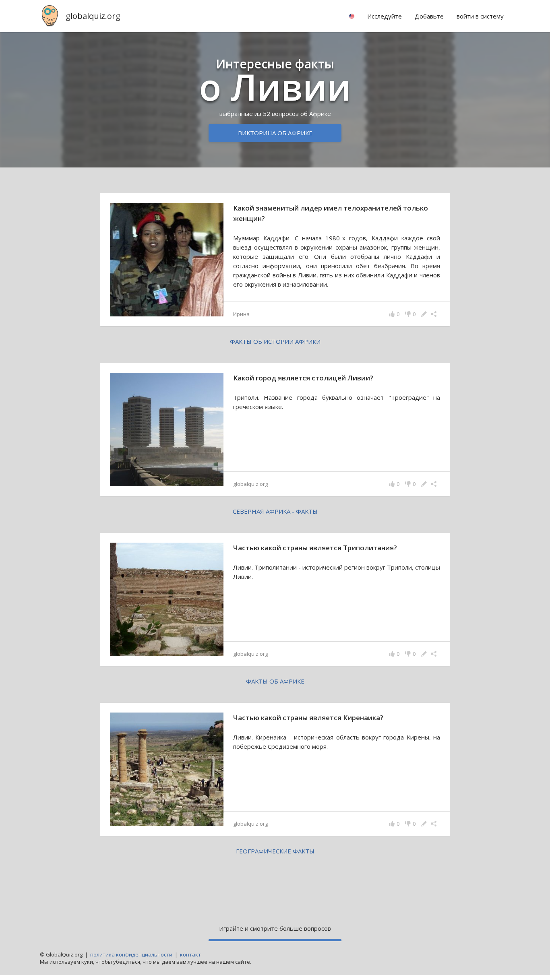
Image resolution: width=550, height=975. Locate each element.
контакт (190, 954)
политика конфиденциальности (131, 954)
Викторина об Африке (275, 133)
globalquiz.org (93, 15)
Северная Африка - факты (275, 511)
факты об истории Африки (275, 341)
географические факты (275, 851)
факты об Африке (275, 681)
